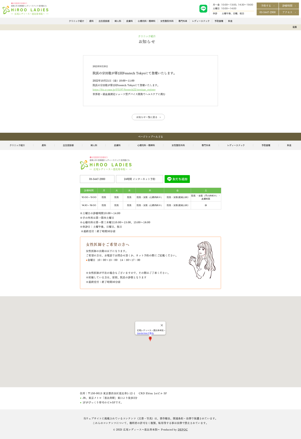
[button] (76, 21)
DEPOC (183, 429)
